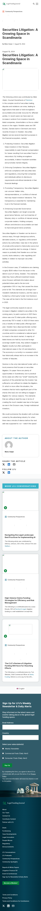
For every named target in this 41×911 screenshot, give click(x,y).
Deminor (29, 100)
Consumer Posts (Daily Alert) (16, 758)
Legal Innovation (8, 837)
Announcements (8, 847)
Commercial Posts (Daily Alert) (16, 753)
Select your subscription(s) (13, 744)
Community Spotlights (10, 862)
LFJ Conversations (8, 852)
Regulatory (6, 843)
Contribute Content (9, 819)
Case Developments (9, 834)
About (4, 809)
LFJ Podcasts (7, 855)
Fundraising (6, 831)
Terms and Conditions (10, 895)
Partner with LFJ (8, 822)
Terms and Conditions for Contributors (15, 901)
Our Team (5, 812)
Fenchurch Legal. (20, 609)
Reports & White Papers (10, 867)
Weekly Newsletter (12, 749)
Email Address (8, 723)
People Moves (7, 840)
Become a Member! (11, 883)
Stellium (7, 546)
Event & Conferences (9, 874)
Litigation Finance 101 (9, 870)
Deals (4, 828)
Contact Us (6, 816)
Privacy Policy (7, 898)
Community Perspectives (11, 858)
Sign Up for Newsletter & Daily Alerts (15, 877)
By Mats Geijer (7, 44)
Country (5, 733)
